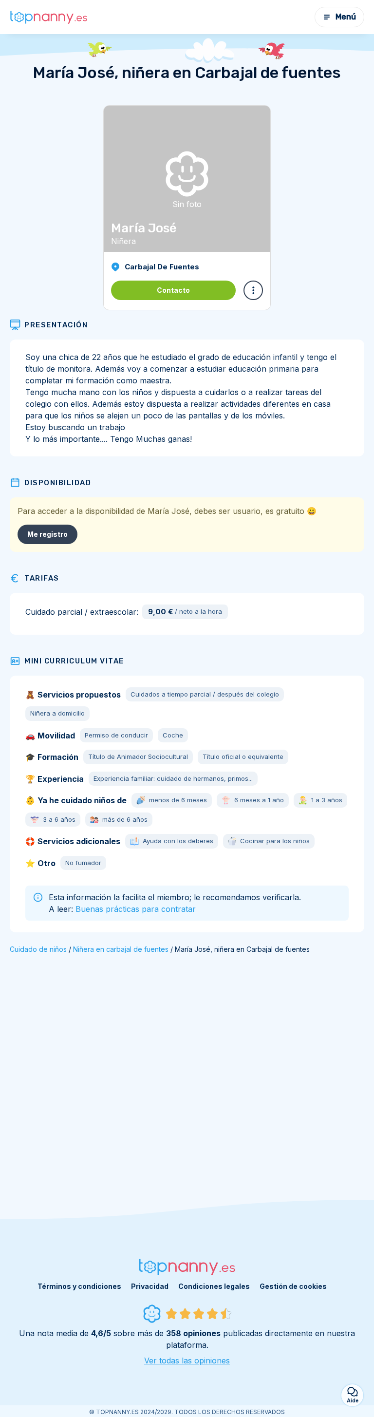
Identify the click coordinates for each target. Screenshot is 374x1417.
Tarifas (41, 578)
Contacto (173, 290)
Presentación (56, 325)
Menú (346, 16)
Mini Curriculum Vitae (74, 661)
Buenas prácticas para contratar (135, 909)
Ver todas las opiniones (187, 1360)
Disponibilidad (57, 482)
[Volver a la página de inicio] (49, 17)
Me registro (47, 534)
